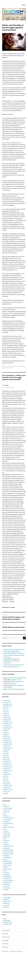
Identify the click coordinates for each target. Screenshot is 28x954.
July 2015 (6, 708)
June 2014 (6, 732)
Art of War (6, 812)
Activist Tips (7, 810)
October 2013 (7, 746)
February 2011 (7, 784)
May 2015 (6, 711)
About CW (6, 806)
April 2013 (6, 757)
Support (4, 367)
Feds (5, 829)
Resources (6, 907)
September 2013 (8, 748)
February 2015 (7, 717)
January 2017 (7, 702)
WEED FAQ (6, 903)
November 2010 (8, 785)
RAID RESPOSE (7, 861)
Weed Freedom (8, 882)
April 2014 (6, 734)
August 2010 (7, 791)
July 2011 (6, 776)
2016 (5, 804)
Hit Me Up (6, 905)
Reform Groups (8, 865)
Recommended (8, 863)
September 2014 (8, 727)
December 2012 (8, 765)
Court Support (7, 819)
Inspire (5, 842)
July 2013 (6, 751)
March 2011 (7, 782)
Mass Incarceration (9, 852)
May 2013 (6, 755)
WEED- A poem (17, 679)
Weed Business (8, 878)
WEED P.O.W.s (7, 901)
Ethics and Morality (21, 366)
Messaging (6, 855)
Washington (7, 874)
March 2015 (7, 715)
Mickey (5, 366)
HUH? (5, 838)
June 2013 (6, 753)
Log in (5, 918)
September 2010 (8, 789)
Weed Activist (5, 951)
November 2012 (8, 766)
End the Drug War (8, 823)
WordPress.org (7, 924)
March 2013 (7, 759)
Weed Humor (7, 884)
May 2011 (6, 780)
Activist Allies (7, 897)
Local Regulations (8, 850)
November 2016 (8, 706)
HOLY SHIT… (7, 836)
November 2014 (8, 723)
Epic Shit (6, 825)
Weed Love (6, 886)
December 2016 (8, 704)
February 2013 (7, 761)
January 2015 (7, 719)
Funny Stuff (7, 835)
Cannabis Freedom (9, 817)
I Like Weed (7, 840)
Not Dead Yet (7, 663)
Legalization (7, 848)
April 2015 (6, 713)
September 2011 (8, 774)
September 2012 (8, 770)
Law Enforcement (8, 846)
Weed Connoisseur (9, 880)
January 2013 (7, 763)
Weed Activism (9, 367)
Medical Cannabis (8, 854)
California (6, 816)
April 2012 (6, 772)
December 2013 (8, 742)
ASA (5, 814)
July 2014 (6, 730)
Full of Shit (6, 833)
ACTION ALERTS (8, 808)
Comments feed (8, 922)
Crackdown (7, 821)
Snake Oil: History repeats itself (17, 678)
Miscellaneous (7, 857)
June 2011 (6, 778)
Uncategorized (7, 869)
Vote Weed (6, 872)
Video (5, 871)
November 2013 (8, 744)
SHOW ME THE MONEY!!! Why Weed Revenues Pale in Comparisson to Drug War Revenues (14, 655)
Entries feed (7, 920)
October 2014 (7, 725)
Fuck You (6, 831)
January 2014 (7, 740)
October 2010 (7, 787)
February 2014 (7, 738)
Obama (5, 859)
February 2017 (7, 700)
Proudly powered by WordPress (16, 951)
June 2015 (6, 710)
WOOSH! (6, 890)
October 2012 (7, 768)
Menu (23, 4)
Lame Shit (6, 844)
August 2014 (7, 729)
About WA (6, 899)
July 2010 (6, 793)
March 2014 (7, 736)
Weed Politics (7, 888)
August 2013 (7, 749)
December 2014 (8, 721)
